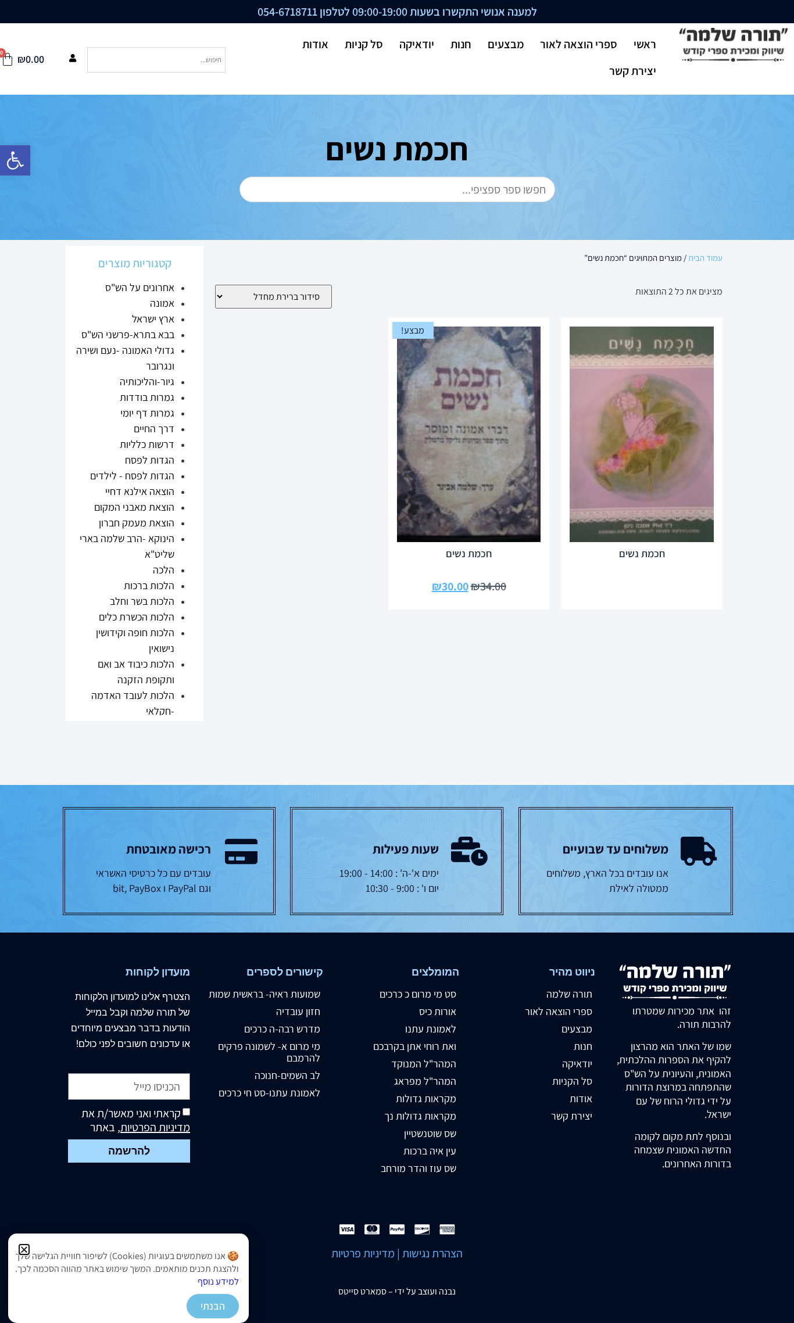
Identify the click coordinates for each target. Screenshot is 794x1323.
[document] (397, 661)
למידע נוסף (218, 1281)
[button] (24, 1249)
